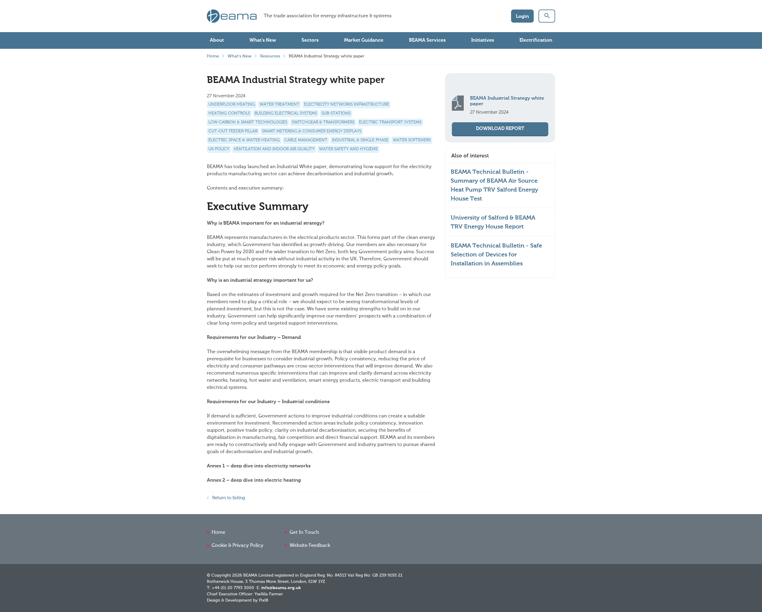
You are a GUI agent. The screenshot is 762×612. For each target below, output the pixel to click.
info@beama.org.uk (281, 588)
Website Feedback (310, 545)
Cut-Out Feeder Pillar (232, 131)
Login (522, 16)
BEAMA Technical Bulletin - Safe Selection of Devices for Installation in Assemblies (496, 255)
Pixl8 (263, 600)
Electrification (535, 40)
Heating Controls (229, 113)
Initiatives (482, 40)
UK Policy (218, 149)
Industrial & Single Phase (360, 140)
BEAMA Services (427, 40)
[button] (546, 16)
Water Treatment (279, 104)
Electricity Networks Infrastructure (346, 104)
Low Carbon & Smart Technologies (247, 122)
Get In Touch (304, 532)
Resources (270, 56)
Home (213, 56)
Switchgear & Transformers (323, 122)
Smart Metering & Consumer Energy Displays (311, 131)
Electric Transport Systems (390, 122)
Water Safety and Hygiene (348, 149)
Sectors (310, 40)
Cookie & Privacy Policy (237, 545)
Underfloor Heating (231, 104)
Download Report (500, 128)
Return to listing (228, 498)
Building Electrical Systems (285, 113)
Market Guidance (363, 40)
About (217, 40)
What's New (262, 40)
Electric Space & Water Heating (244, 140)
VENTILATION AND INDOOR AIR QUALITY (274, 149)
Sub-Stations (336, 113)
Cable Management (305, 140)
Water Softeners (412, 140)
